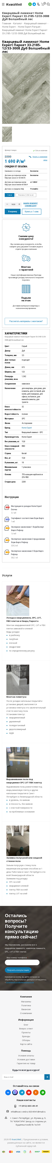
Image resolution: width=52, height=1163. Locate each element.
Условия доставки (26, 1059)
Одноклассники (36, 1092)
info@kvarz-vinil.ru (19, 1111)
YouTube (29, 1092)
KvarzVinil (16, 1139)
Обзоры (26, 1040)
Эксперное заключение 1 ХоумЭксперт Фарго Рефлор (27, 528)
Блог (26, 1024)
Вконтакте (8, 1092)
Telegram (34, 4)
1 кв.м (9, 195)
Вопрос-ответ (26, 1028)
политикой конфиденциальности (20, 982)
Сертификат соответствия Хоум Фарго (27, 518)
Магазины (26, 1001)
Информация (26, 1019)
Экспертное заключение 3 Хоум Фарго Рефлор (27, 553)
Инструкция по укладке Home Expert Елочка (26, 508)
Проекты (26, 1032)
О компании (26, 1013)
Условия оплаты (26, 1055)
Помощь (26, 1050)
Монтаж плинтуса (16, 696)
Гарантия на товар (26, 1063)
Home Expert (27, 428)
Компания (26, 996)
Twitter (15, 1092)
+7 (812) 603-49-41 (28, 1105)
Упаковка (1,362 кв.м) (26, 195)
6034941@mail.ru (37, 1111)
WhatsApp (30, 4)
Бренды (26, 1036)
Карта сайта (26, 1044)
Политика (26, 1005)
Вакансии (26, 1009)
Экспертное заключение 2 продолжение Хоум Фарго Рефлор (28, 541)
